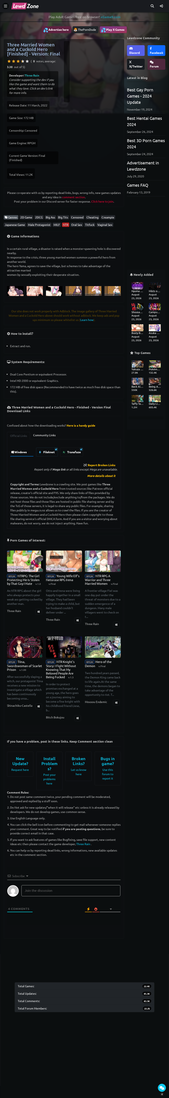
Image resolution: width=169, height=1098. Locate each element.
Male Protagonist (39, 224)
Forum (154, 66)
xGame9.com (111, 17)
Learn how (87, 320)
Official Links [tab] (18, 436)
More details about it (101, 476)
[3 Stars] (18, 61)
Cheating (93, 217)
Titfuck (89, 224)
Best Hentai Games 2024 (144, 121)
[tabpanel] (63, 451)
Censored (77, 217)
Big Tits (63, 217)
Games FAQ (137, 185)
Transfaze (74, 452)
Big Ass (50, 217)
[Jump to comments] (162, 1088)
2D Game (26, 217)
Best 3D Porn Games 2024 (146, 143)
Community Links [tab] (44, 435)
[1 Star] (9, 61)
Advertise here (56, 30)
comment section (73, 197)
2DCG (39, 217)
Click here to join (102, 201)
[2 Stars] (14, 61)
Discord (134, 52)
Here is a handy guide (81, 425)
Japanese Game (15, 224)
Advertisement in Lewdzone (143, 165)
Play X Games (112, 30)
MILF (57, 224)
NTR (65, 224)
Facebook (156, 52)
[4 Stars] (23, 61)
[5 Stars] (27, 61)
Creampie (108, 217)
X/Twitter (136, 66)
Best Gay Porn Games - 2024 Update (140, 96)
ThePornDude (87, 29)
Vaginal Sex (104, 224)
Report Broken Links (101, 465)
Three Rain (32, 75)
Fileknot (49, 452)
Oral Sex (76, 224)
